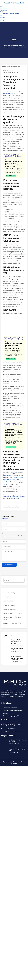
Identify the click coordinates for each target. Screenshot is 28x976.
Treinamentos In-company (10, 707)
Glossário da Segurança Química (11, 716)
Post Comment (8, 564)
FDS (11, 475)
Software (2, 17)
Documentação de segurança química (13, 710)
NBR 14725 (8, 362)
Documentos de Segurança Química (9, 13)
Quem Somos (3, 8)
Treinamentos (3, 10)
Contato (2, 20)
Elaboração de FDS (8, 601)
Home (1, 6)
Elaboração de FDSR (8, 605)
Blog (1, 15)
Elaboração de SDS (8, 597)
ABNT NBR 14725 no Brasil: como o (17, 649)
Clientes (2, 19)
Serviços (2, 12)
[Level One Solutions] (14, 3)
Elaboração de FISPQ (9, 593)
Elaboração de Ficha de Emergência (12, 613)
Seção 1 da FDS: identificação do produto (16, 641)
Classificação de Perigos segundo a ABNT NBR (17, 658)
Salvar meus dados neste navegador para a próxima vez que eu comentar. (13, 535)
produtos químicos (8, 93)
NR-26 (19, 249)
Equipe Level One (8, 71)
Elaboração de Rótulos (9, 609)
